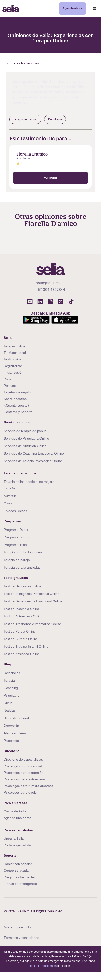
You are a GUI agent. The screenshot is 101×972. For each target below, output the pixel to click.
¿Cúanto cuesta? (16, 405)
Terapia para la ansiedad (22, 567)
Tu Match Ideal (15, 353)
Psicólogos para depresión (23, 772)
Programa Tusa (15, 545)
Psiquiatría (11, 695)
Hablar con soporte (18, 864)
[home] (9, 8)
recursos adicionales (43, 966)
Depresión (11, 725)
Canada (10, 503)
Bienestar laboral (16, 718)
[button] (94, 8)
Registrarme (13, 366)
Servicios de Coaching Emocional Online (34, 453)
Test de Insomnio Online (22, 609)
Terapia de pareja (17, 560)
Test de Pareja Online (20, 631)
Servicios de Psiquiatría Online (26, 438)
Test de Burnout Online (21, 639)
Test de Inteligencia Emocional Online (31, 594)
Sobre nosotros (15, 399)
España (9, 488)
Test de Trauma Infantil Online (26, 646)
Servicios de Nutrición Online (25, 446)
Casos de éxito (15, 811)
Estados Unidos (15, 511)
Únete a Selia (14, 838)
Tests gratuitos (16, 578)
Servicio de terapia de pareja (25, 431)
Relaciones (12, 673)
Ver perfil (50, 177)
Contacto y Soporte (18, 412)
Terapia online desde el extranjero (29, 482)
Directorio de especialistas (23, 759)
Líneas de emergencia (20, 884)
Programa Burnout (17, 537)
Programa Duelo (16, 530)
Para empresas (15, 803)
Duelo (8, 703)
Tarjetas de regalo (17, 392)
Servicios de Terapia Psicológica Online (33, 461)
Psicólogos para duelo (20, 792)
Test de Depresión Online (22, 586)
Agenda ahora (72, 8)
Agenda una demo (17, 818)
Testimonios (12, 359)
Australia (10, 496)
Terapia (9, 680)
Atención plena (15, 733)
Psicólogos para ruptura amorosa (28, 786)
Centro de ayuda (16, 870)
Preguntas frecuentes (20, 877)
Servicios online (17, 422)
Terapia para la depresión (23, 552)
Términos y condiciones (21, 938)
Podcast (10, 385)
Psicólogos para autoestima (24, 779)
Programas (12, 521)
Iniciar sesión (13, 372)
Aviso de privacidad (18, 927)
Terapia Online (14, 346)
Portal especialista (17, 845)
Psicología (11, 740)
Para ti (8, 379)
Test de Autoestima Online (23, 616)
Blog (7, 664)
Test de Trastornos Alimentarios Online (32, 624)
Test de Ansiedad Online (22, 654)
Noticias (10, 710)
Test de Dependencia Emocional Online (33, 601)
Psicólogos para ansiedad (23, 766)
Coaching (11, 688)
